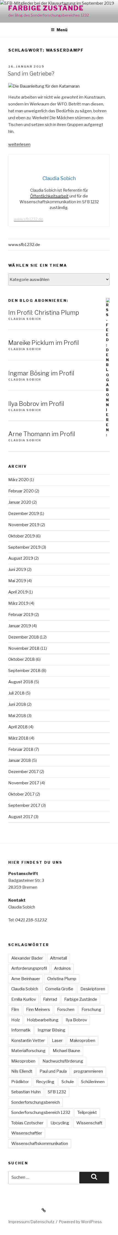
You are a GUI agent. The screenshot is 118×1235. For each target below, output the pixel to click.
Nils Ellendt (21, 1071)
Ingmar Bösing (51, 1030)
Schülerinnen (93, 1081)
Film (15, 1009)
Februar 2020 (21, 491)
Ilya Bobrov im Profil (36, 403)
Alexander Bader (27, 958)
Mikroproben (23, 1061)
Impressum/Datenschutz (31, 1221)
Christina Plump (61, 978)
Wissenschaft (89, 1122)
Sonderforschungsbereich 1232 (40, 1112)
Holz (15, 1019)
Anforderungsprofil (29, 968)
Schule (67, 1081)
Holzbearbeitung (42, 1019)
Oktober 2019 (21, 536)
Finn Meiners (38, 1009)
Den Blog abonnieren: (38, 300)
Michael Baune (66, 1050)
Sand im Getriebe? (31, 73)
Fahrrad (50, 999)
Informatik (20, 1030)
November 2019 (24, 524)
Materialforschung (28, 1050)
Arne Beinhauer (25, 978)
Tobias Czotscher (27, 1122)
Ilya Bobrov (76, 1019)
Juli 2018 (16, 693)
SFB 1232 (57, 1091)
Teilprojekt (87, 1112)
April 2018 (18, 726)
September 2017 (24, 805)
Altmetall (58, 958)
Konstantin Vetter (28, 1040)
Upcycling (59, 1122)
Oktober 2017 (21, 794)
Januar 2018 (19, 760)
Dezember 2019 (23, 513)
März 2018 (18, 738)
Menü (62, 29)
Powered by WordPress (80, 1221)
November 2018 (24, 648)
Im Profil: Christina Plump (43, 312)
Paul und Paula (53, 1071)
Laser (57, 1040)
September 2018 (24, 670)
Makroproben (82, 1040)
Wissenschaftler (26, 1133)
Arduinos (62, 968)
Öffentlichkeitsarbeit (49, 196)
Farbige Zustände (46, 8)
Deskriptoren (92, 988)
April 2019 (18, 592)
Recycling (45, 1081)
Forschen (65, 1009)
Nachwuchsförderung (63, 1061)
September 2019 (24, 547)
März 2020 (18, 479)
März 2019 (18, 603)
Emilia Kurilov (23, 999)
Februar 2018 (20, 749)
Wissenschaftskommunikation (39, 1143)
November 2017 (23, 782)
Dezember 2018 (23, 637)
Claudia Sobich (24, 988)
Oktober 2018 (21, 659)
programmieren (88, 1071)
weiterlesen (19, 144)
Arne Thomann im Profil (41, 433)
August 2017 (20, 816)
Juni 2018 (17, 704)
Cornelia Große (59, 988)
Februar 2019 (20, 614)
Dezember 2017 (23, 771)
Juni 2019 (17, 569)
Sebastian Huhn (26, 1091)
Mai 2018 (17, 715)
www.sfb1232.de (28, 219)
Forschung (91, 1009)
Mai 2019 (17, 580)
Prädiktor (20, 1081)
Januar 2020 (19, 502)
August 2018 (20, 681)
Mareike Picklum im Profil (43, 342)
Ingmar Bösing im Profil (41, 373)
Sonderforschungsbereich (35, 1102)
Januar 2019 (19, 625)
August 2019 (20, 558)
